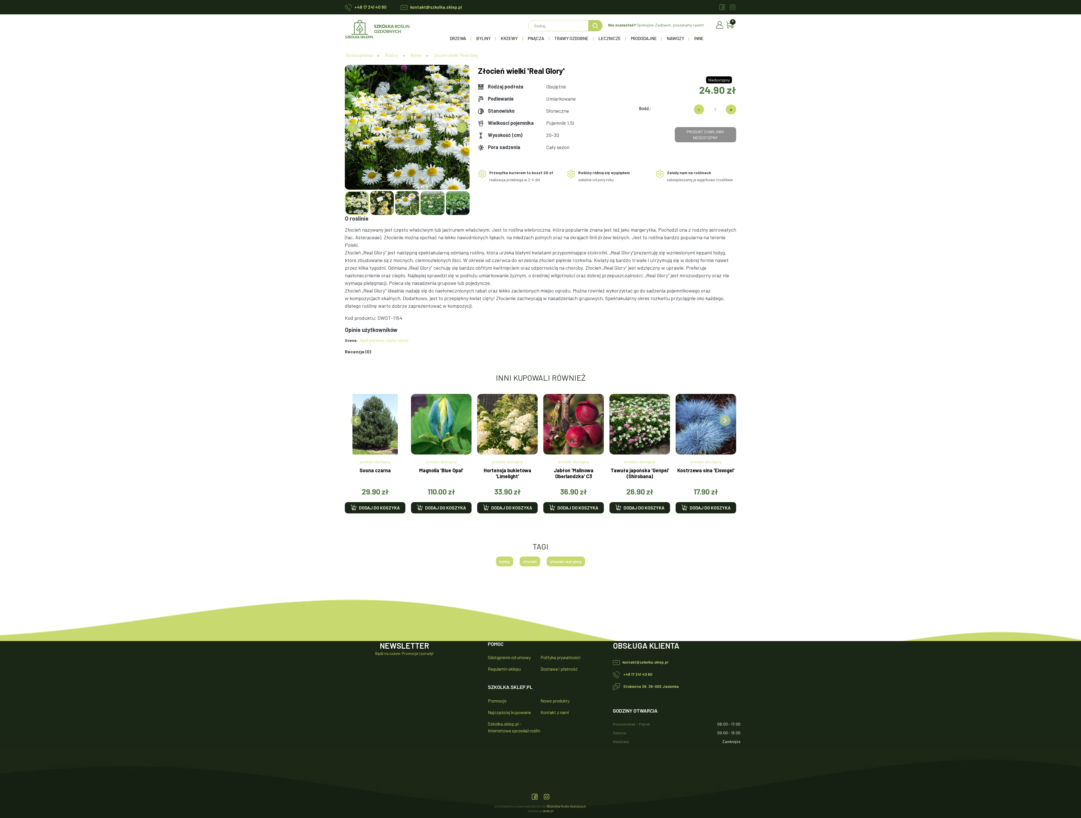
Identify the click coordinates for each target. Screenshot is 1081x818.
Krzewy (509, 38)
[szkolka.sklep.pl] (377, 28)
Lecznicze (609, 38)
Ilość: (645, 108)
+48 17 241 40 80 (370, 7)
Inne (698, 38)
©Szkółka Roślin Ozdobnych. (566, 806)
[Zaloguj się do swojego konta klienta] (721, 24)
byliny (504, 561)
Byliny (483, 38)
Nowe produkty (554, 700)
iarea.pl (548, 811)
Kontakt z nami (554, 712)
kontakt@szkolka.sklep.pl (436, 7)
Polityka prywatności (560, 657)
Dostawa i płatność (559, 668)
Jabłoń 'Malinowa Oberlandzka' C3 (573, 473)
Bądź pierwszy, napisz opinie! (384, 340)
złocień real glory (566, 561)
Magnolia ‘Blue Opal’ (441, 470)
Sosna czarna (375, 470)
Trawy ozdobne (571, 38)
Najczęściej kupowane (509, 712)
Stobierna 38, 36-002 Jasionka (650, 686)
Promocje (497, 700)
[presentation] (355, 420)
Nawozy (675, 38)
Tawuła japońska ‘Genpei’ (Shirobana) (640, 473)
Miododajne (644, 38)
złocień (530, 561)
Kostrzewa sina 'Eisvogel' (705, 470)
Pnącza (536, 38)
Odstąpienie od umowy (509, 657)
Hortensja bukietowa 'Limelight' (507, 473)
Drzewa (458, 38)
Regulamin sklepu (504, 668)
